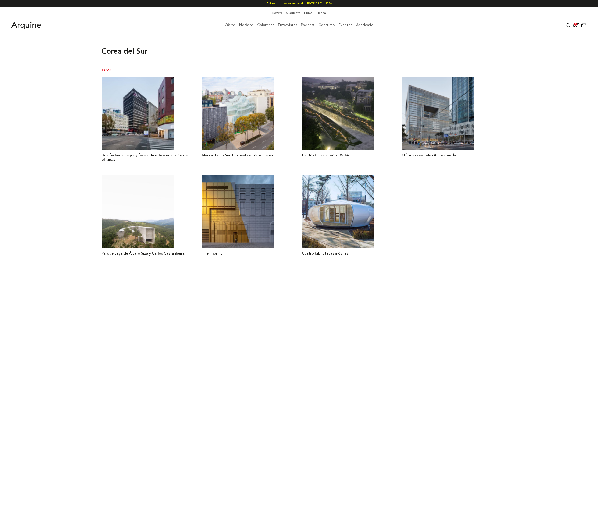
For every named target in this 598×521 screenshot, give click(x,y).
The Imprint (212, 254)
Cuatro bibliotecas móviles (325, 254)
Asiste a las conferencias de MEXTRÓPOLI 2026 (299, 3)
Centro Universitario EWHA (325, 155)
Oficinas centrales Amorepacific (429, 155)
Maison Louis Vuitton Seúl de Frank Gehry (237, 155)
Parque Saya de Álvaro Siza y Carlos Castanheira (143, 254)
